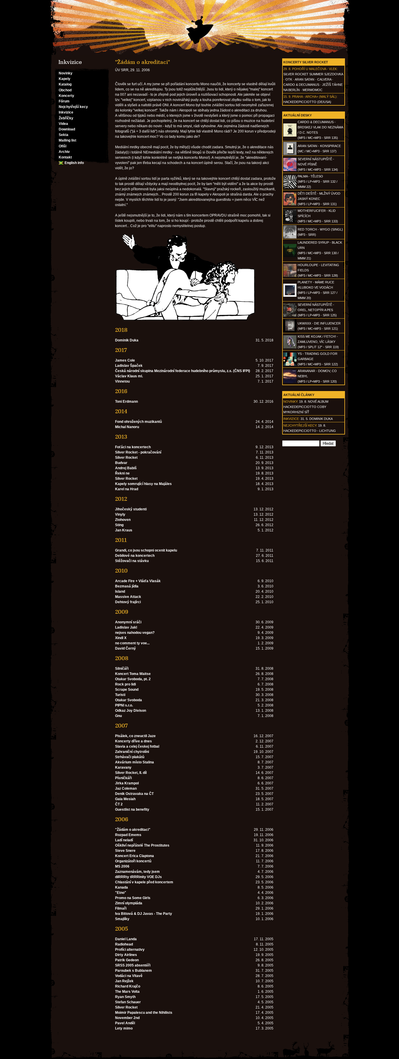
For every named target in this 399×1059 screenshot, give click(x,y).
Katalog (65, 84)
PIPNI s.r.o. (124, 705)
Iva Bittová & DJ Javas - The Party (143, 914)
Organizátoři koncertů (133, 861)
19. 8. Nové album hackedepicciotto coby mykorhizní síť (305, 407)
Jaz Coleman (126, 788)
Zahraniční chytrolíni (132, 752)
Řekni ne (122, 473)
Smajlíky (122, 919)
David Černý (125, 648)
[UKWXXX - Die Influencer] (289, 331)
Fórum (64, 101)
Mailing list (67, 140)
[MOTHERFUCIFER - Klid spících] (289, 221)
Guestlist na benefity (132, 809)
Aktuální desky (297, 115)
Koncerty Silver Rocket (305, 62)
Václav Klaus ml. (129, 376)
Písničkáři (123, 778)
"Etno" (120, 893)
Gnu (118, 716)
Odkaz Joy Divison (130, 711)
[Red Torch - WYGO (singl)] (289, 237)
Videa (63, 124)
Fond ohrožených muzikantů (138, 422)
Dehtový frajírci (128, 602)
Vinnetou (122, 381)
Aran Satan (304, 79)
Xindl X (120, 638)
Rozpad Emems (128, 835)
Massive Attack (128, 597)
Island (120, 591)
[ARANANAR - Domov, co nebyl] (289, 381)
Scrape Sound (126, 690)
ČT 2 (119, 804)
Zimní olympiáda (128, 903)
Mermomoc (312, 90)
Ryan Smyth (125, 997)
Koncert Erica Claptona (134, 856)
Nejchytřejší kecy (73, 107)
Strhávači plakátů (129, 757)
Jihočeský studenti (131, 509)
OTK (288, 79)
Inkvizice (66, 112)
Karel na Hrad (126, 489)
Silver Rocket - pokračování (138, 452)
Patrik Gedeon (127, 960)
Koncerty (66, 96)
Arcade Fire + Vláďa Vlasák (138, 581)
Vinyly (120, 514)
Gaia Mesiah (125, 799)
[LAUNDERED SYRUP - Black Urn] (289, 256)
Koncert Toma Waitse (133, 674)
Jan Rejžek (124, 981)
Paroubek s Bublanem (133, 971)
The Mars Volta (127, 992)
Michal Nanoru (127, 427)
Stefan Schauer (128, 1002)
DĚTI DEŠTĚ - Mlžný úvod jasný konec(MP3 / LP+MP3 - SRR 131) (319, 199)
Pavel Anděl (125, 1023)
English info (74, 163)
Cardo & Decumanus (301, 84)
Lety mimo (124, 1028)
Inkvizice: (291, 419)
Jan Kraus (123, 530)
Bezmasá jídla (126, 586)
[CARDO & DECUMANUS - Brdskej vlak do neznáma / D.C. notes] (289, 135)
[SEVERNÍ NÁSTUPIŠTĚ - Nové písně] (289, 170)
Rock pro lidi (125, 684)
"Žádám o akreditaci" (132, 830)
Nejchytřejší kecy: (300, 425)
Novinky (65, 73)
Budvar (121, 463)
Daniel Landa (126, 939)
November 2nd (127, 1018)
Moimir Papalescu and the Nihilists (143, 1013)
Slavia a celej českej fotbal (137, 746)
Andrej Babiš (126, 468)
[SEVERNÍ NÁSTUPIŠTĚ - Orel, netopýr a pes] (289, 315)
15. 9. (287, 96)
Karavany (123, 767)
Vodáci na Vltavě (129, 976)
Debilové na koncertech (135, 556)
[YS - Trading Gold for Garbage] (289, 364)
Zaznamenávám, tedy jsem (137, 872)
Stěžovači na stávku (132, 561)
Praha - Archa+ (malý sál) (314, 96)
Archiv (64, 152)
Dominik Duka (126, 340)
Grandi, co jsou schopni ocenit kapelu (146, 550)
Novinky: (290, 401)
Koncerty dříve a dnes (133, 741)
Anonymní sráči (128, 622)
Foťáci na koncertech (133, 447)
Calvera (324, 79)
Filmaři (120, 908)
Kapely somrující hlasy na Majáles (143, 484)
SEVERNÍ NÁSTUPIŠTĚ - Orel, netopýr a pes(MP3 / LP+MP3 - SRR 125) (317, 310)
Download (67, 129)
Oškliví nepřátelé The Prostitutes (142, 845)
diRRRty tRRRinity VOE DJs (138, 877)
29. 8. (287, 69)
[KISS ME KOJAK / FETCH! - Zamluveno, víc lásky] (289, 347)
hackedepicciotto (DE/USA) (307, 102)
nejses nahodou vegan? (135, 633)
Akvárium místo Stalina (134, 762)
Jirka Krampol (127, 783)
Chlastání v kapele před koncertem (144, 882)
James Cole (125, 360)
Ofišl (62, 146)
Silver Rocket (126, 458)
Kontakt (65, 157)
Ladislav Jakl (126, 627)
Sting (119, 525)
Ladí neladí (124, 840)
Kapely (64, 79)
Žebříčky (66, 118)
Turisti (120, 695)
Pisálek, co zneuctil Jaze (135, 736)
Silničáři (122, 669)
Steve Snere (125, 851)
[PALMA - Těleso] (289, 187)
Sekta (63, 135)
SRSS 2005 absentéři (132, 965)
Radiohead (124, 944)
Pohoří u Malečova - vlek (314, 69)
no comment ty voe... (132, 643)
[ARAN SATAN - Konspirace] (289, 154)
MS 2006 (122, 866)
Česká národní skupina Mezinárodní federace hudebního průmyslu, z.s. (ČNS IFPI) (182, 371)
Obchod (65, 90)
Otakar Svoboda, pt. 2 (133, 679)
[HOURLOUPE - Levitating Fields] (289, 276)
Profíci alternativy (130, 950)
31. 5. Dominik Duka (317, 419)
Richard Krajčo (127, 986)
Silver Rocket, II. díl (131, 773)
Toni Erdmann (126, 401)
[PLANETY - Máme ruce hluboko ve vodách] (289, 295)
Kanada (121, 887)
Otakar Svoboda (128, 700)
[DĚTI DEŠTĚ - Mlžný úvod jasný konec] (289, 204)
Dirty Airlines (126, 955)
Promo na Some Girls (132, 898)
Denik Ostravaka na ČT (134, 794)
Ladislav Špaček (129, 366)
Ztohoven (123, 520)
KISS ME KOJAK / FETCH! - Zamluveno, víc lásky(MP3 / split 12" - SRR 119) (318, 342)
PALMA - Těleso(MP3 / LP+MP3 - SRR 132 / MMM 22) (317, 182)
